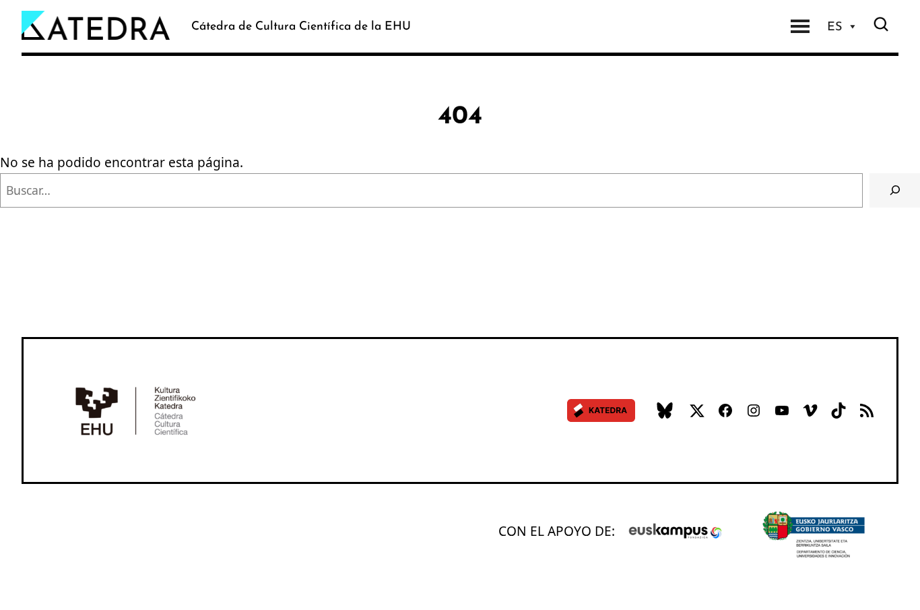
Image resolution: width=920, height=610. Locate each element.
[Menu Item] (800, 26)
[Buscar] (894, 190)
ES (834, 26)
